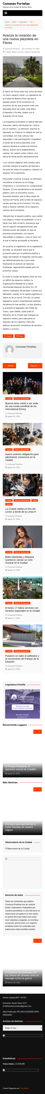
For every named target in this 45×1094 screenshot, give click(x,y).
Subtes (8, 504)
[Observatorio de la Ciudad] (17, 848)
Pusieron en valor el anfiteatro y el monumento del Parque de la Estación (22, 659)
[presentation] (35, 732)
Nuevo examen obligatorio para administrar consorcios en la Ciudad (22, 457)
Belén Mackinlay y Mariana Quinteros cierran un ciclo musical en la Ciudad (19, 560)
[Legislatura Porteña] (22, 704)
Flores (9, 336)
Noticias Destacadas (32, 52)
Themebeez (24, 1088)
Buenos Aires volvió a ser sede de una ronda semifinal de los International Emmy (21, 406)
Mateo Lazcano (18, 52)
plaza (21, 336)
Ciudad (8, 52)
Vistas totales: (9, 1064)
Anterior (11, 366)
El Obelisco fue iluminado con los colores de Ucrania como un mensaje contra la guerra (22, 975)
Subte (35, 500)
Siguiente (34, 366)
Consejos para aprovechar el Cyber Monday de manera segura (20, 827)
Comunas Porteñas (16, 3)
